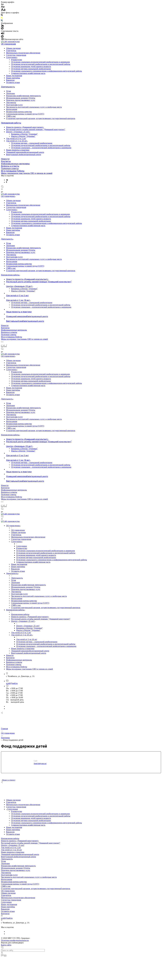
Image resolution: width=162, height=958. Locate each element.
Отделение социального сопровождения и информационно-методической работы (46, 71)
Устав (8, 91)
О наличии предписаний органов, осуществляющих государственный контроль (40, 118)
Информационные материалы (15, 163)
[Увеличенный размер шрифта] (3, 10)
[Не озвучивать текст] (2, 37)
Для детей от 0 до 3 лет (16, 138)
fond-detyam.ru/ (40, 763)
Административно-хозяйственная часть (28, 73)
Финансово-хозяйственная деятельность (23, 96)
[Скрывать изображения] (2, 29)
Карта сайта (6, 945)
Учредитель (11, 50)
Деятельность (8, 87)
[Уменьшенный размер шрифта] (2, 4)
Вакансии (10, 80)
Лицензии (10, 93)
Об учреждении (8, 44)
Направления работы (11, 123)
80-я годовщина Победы (12, 171)
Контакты (6, 161)
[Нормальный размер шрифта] (2, 7)
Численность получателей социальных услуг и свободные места (34, 107)
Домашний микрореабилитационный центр (25, 152)
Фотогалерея (11, 109)
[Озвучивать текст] (2, 34)
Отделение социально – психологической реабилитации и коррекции (41, 148)
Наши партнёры (13, 78)
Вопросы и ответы (10, 166)
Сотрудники (11, 57)
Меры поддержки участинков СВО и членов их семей (26, 173)
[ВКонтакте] (7, 180)
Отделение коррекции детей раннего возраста (31, 66)
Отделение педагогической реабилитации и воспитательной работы (40, 64)
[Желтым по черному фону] (2, 18)
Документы (11, 102)
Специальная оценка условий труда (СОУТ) (25, 114)
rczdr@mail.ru (12, 683)
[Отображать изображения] (2, 26)
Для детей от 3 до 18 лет (16, 141)
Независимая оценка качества (19, 112)
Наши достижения (14, 75)
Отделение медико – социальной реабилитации (31, 143)
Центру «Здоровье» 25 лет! (18, 132)
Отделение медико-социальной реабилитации (31, 69)
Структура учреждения (16, 55)
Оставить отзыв (13, 82)
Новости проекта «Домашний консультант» (25, 127)
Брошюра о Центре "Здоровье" (24, 134)
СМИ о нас (11, 116)
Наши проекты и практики (17, 150)
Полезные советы (10, 168)
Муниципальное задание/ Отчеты (20, 98)
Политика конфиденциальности (15, 940)
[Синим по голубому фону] (2, 21)
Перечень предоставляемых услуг (20, 100)
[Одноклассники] (6, 182)
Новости (5, 159)
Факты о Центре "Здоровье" (23, 136)
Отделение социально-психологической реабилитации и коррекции (40, 62)
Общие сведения (13, 48)
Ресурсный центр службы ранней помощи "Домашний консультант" (35, 129)
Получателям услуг (14, 105)
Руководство (16, 60)
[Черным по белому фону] (2, 15)
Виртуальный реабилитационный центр (23, 154)
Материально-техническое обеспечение (23, 53)
